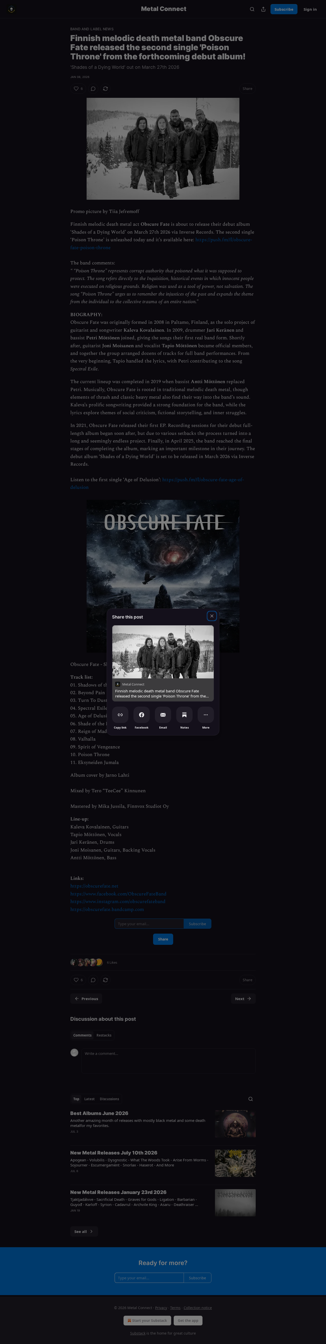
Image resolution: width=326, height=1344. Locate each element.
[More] (206, 715)
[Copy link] (120, 715)
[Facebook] (141, 715)
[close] (212, 616)
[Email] (163, 715)
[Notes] (184, 715)
